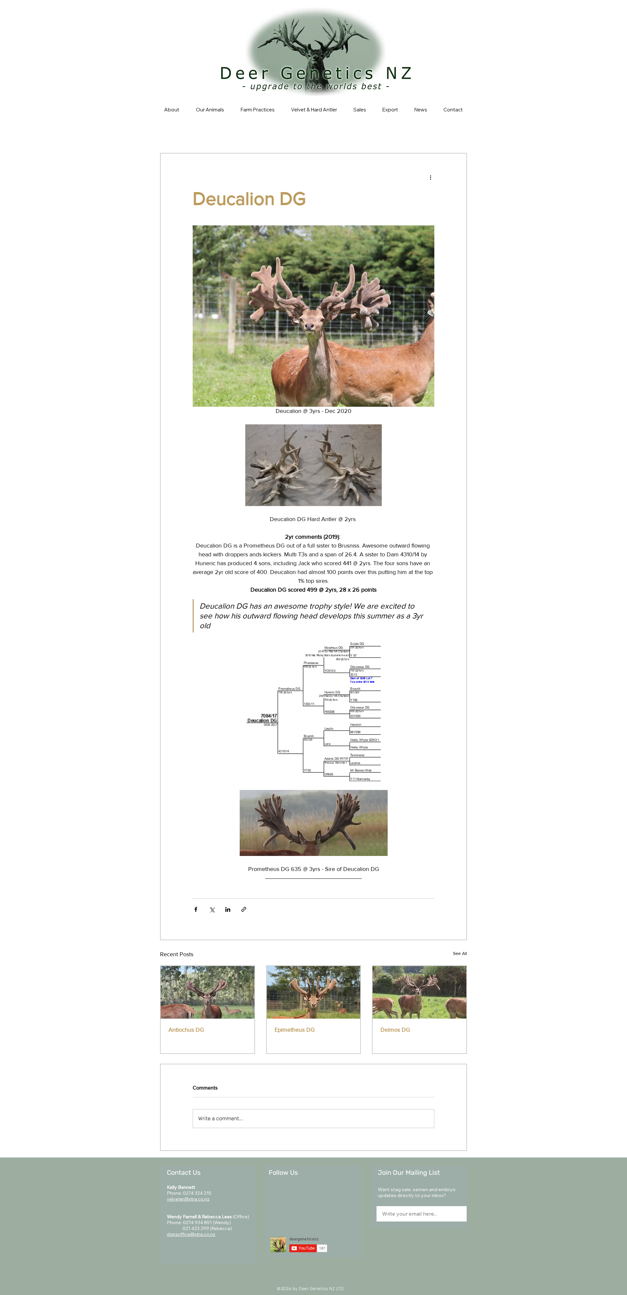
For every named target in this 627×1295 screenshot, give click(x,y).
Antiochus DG (186, 1029)
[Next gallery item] (426, 316)
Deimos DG (395, 1029)
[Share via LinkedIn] (228, 909)
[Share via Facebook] (196, 909)
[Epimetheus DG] (314, 992)
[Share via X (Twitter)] (212, 909)
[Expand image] (313, 316)
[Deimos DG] (419, 992)
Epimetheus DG (295, 1029)
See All (460, 953)
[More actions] (430, 177)
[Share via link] (244, 909)
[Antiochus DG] (207, 992)
